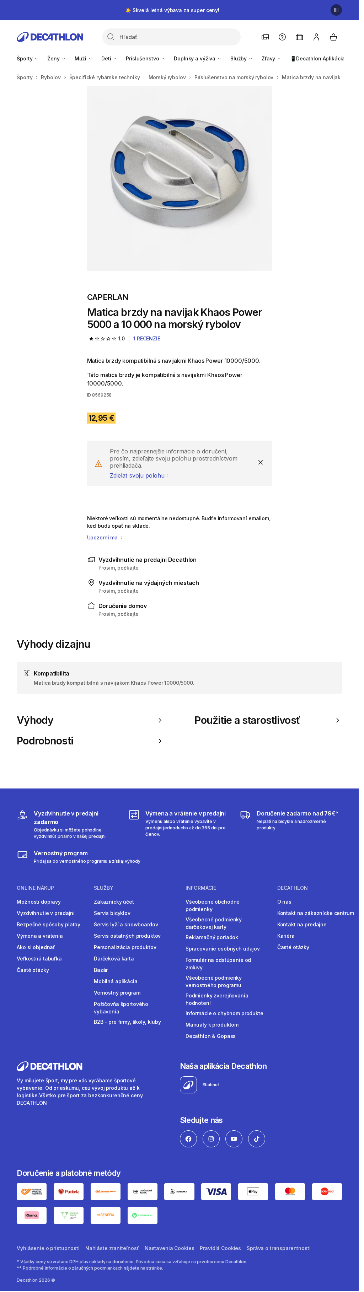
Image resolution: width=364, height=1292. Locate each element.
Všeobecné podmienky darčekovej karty (214, 923)
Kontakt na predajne (302, 924)
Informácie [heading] (201, 888)
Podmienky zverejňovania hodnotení (217, 999)
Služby (239, 58)
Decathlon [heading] (292, 888)
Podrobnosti (45, 741)
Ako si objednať (36, 947)
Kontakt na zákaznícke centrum (315, 913)
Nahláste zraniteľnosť (112, 1248)
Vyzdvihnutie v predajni (46, 913)
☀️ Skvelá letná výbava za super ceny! (172, 10)
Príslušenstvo (143, 58)
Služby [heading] (103, 888)
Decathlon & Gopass (211, 1036)
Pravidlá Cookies (220, 1248)
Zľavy (269, 58)
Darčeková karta (114, 958)
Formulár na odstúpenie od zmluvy (218, 963)
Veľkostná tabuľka (39, 958)
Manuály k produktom (212, 1025)
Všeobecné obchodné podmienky (213, 905)
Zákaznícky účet (114, 902)
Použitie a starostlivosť (247, 720)
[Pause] (336, 10)
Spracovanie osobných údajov (223, 949)
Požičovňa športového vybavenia (121, 1007)
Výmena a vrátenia (40, 936)
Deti (106, 58)
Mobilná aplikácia (116, 981)
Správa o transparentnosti (279, 1248)
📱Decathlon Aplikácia (317, 58)
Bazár (101, 970)
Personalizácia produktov (125, 947)
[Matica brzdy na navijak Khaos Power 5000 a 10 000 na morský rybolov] (179, 178)
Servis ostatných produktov (127, 936)
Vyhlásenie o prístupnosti (48, 1248)
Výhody (35, 720)
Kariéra (286, 936)
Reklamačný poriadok (212, 937)
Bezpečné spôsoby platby (48, 924)
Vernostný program (117, 993)
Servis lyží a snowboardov (126, 924)
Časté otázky (33, 970)
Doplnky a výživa (195, 58)
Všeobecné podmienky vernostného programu (214, 981)
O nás (284, 902)
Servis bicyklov (112, 913)
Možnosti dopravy (39, 902)
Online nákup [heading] (35, 888)
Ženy (54, 58)
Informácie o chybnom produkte (224, 1013)
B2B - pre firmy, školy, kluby (127, 1022)
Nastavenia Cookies (169, 1248)
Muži (81, 58)
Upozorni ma (103, 537)
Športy (25, 58)
